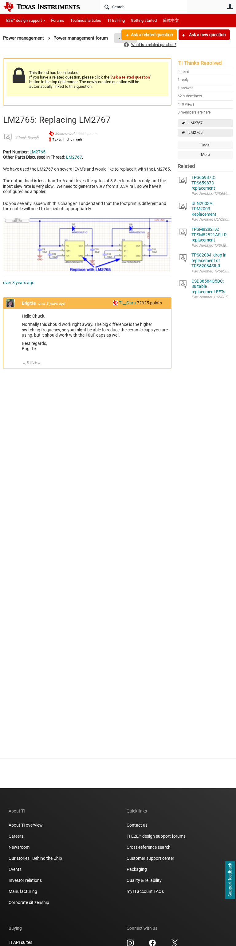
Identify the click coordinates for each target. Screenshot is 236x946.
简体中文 (171, 20)
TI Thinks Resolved (200, 63)
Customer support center (150, 858)
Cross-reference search (149, 847)
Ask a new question (207, 34)
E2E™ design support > (25, 20)
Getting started (144, 20)
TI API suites (20, 942)
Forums (57, 20)
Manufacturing (23, 891)
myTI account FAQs (145, 891)
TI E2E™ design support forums (156, 836)
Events (15, 869)
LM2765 (195, 132)
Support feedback (229, 880)
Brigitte (29, 303)
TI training (116, 20)
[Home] (46, 7)
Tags (205, 145)
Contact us (137, 825)
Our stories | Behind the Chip (35, 858)
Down (39, 364)
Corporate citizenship (29, 902)
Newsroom (19, 847)
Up (24, 364)
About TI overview (26, 825)
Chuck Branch (27, 138)
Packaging (137, 869)
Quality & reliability (144, 880)
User (230, 6)
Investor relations (25, 880)
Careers (16, 836)
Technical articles (85, 20)
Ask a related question (152, 34)
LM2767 (195, 123)
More (205, 154)
